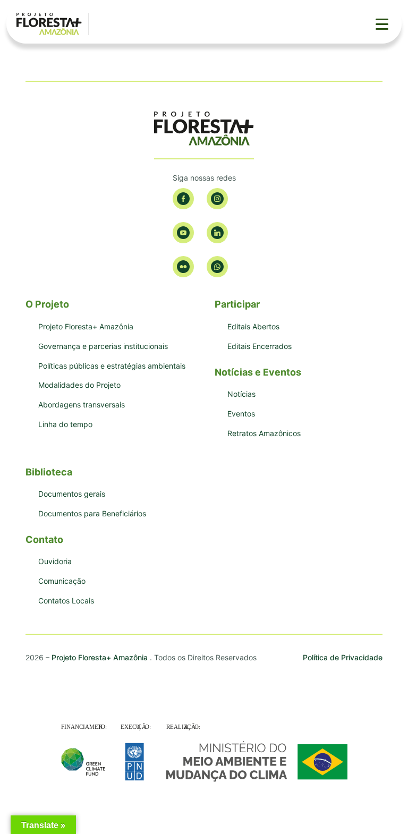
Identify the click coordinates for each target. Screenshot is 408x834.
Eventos (241, 413)
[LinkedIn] (217, 232)
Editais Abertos (253, 326)
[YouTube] (183, 232)
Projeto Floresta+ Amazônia (85, 326)
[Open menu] (382, 23)
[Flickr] (183, 266)
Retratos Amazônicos (264, 433)
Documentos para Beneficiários (92, 513)
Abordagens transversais (81, 404)
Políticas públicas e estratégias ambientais (111, 365)
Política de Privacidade (342, 657)
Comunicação (62, 580)
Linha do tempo (65, 424)
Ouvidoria (55, 561)
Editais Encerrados (259, 346)
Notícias (241, 393)
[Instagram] (217, 198)
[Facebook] (183, 198)
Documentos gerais (71, 493)
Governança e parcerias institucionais (103, 346)
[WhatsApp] (217, 266)
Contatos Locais (66, 600)
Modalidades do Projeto (79, 384)
